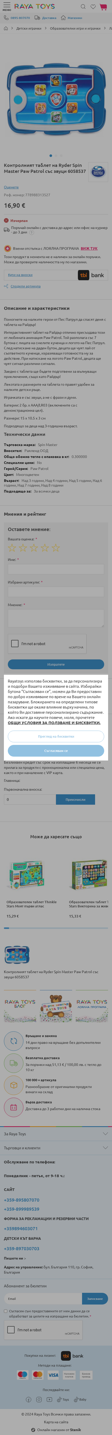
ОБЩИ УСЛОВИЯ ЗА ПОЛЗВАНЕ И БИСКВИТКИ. (54, 722)
